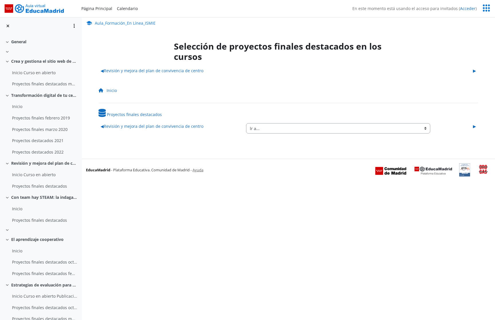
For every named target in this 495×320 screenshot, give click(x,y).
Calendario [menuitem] (127, 8)
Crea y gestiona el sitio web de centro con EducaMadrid (44, 61)
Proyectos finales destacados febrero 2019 (44, 273)
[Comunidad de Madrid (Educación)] (391, 170)
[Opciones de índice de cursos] (74, 26)
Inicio (17, 106)
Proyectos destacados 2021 (38, 140)
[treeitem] (41, 42)
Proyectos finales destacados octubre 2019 (44, 262)
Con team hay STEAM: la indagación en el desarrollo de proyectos (44, 197)
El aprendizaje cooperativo (37, 239)
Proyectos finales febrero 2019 (41, 118)
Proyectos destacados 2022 (38, 152)
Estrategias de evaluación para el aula (44, 285)
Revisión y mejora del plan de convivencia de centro (44, 163)
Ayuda (197, 169)
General (18, 41)
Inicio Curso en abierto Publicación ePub (44, 296)
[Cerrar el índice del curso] (7, 26)
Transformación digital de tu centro (44, 95)
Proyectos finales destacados (39, 186)
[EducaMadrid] (433, 170)
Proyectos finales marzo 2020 (40, 129)
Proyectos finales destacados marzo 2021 (44, 84)
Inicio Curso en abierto (34, 72)
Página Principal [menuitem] (96, 8)
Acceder (468, 8)
